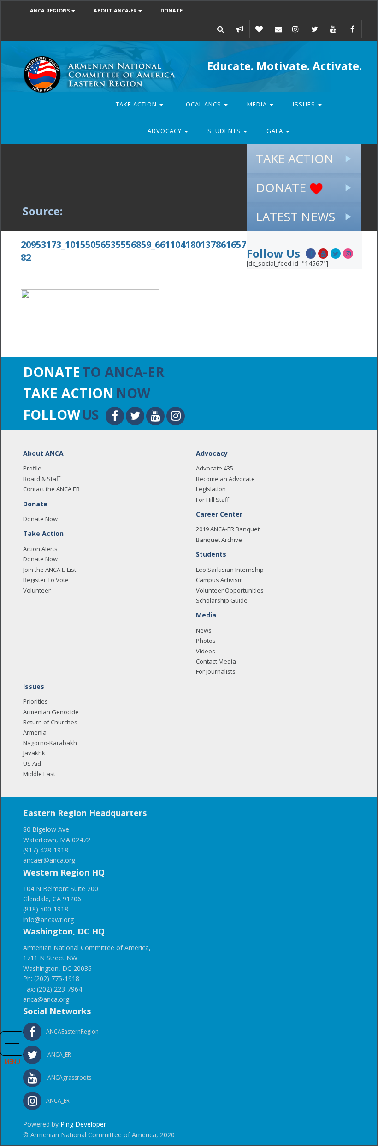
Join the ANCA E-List (49, 569)
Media (258, 104)
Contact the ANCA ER (51, 489)
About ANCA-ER (116, 10)
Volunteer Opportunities (230, 590)
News (204, 630)
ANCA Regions (50, 10)
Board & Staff (41, 479)
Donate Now (40, 519)
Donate (171, 10)
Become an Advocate (225, 479)
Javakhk (34, 753)
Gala (275, 131)
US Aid (32, 763)
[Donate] (259, 29)
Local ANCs (203, 104)
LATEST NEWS (295, 216)
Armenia (35, 732)
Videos (205, 651)
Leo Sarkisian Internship (230, 569)
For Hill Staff (212, 499)
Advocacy (165, 131)
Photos (206, 640)
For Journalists (216, 671)
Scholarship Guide (222, 600)
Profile (32, 468)
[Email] (278, 29)
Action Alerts (40, 549)
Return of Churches (50, 722)
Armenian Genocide (51, 712)
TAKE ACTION (295, 158)
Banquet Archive (219, 539)
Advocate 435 (214, 468)
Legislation (211, 489)
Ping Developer (83, 1124)
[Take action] (239, 29)
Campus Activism (219, 580)
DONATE (282, 187)
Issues (305, 104)
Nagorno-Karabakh (50, 743)
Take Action (137, 104)
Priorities (35, 701)
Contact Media (216, 661)
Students (224, 131)
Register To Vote (46, 580)
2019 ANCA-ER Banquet (228, 529)
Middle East (39, 774)
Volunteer (37, 590)
